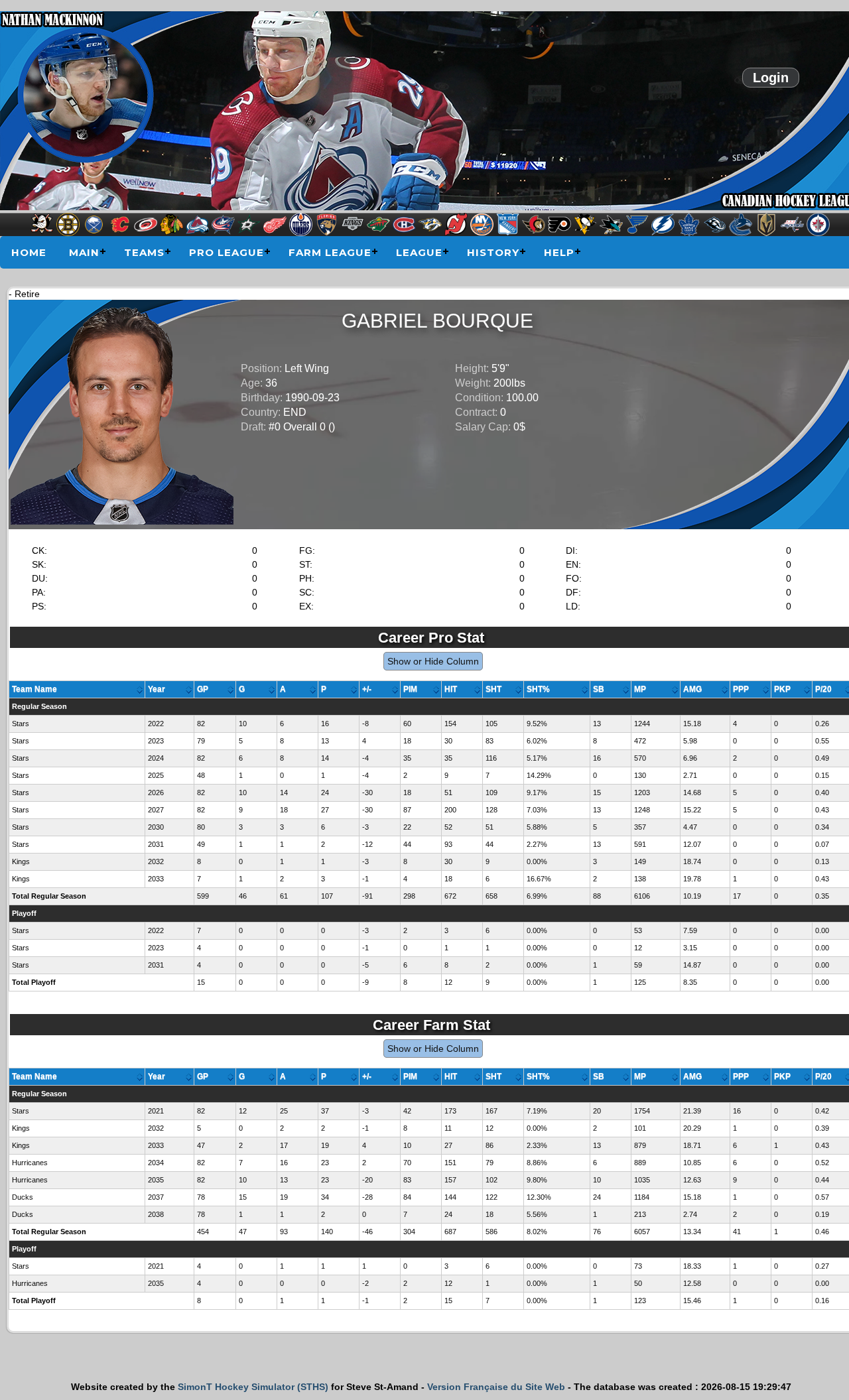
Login (771, 77)
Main (84, 252)
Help (559, 252)
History (493, 252)
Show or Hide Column (433, 661)
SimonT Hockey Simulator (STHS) (253, 1386)
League (419, 252)
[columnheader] (77, 689)
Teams (144, 252)
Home (28, 252)
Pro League (226, 252)
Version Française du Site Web (496, 1386)
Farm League (330, 252)
